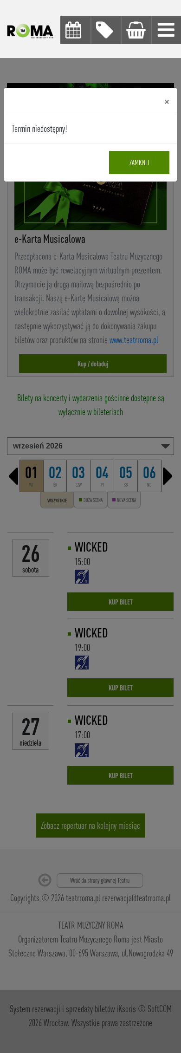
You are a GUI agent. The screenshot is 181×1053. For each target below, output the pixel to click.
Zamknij (139, 162)
